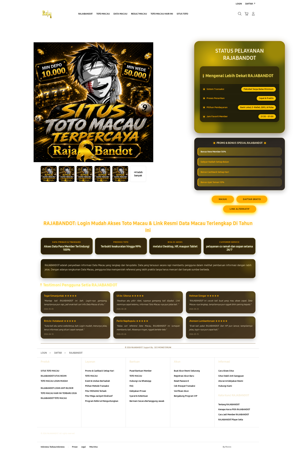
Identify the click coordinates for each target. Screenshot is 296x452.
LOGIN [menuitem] (239, 3)
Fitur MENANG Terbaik (96, 391)
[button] (246, 14)
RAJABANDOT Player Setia (230, 419)
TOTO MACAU (91, 376)
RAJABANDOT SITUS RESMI (54, 376)
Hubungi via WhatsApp (140, 381)
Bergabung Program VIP (185, 396)
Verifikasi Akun (181, 391)
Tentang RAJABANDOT (229, 404)
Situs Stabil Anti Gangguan (231, 376)
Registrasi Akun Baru (184, 376)
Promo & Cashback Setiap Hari (99, 371)
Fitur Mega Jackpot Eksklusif (99, 396)
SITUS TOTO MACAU (50, 371)
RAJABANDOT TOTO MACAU (54, 398)
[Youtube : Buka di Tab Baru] (253, 447)
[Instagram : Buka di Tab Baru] (247, 447)
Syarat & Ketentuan (139, 396)
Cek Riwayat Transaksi (184, 386)
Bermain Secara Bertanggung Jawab (147, 401)
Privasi (75, 447)
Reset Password (181, 381)
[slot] (55, 14)
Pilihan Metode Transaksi (97, 386)
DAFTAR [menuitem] (249, 3)
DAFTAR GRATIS (252, 199)
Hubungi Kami (225, 386)
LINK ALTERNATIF (240, 209)
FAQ (131, 386)
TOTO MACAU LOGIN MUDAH (54, 381)
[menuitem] (85, 14)
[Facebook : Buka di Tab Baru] (235, 447)
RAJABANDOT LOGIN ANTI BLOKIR (57, 388)
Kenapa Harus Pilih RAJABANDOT (234, 409)
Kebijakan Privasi (138, 391)
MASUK (223, 199)
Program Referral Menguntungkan (101, 401)
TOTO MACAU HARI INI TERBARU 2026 (59, 393)
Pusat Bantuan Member (141, 371)
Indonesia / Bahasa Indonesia (52, 447)
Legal (83, 447)
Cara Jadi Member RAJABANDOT (233, 414)
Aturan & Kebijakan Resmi (230, 381)
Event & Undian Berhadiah (97, 381)
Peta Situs (93, 447)
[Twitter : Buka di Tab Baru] (241, 447)
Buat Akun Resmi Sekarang (187, 371)
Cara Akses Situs (226, 371)
